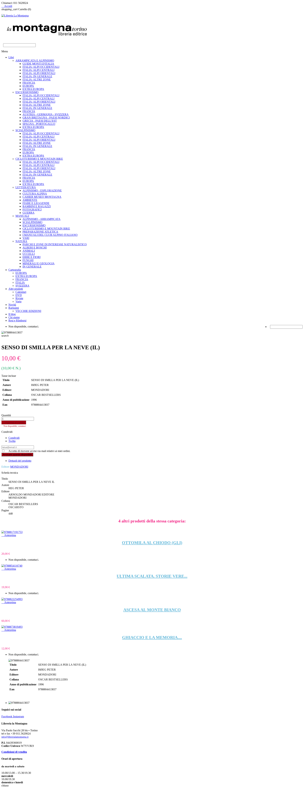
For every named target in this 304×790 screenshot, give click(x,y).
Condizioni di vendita (14, 751)
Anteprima (8, 535)
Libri (11, 57)
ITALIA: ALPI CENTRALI (38, 70)
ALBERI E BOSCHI (35, 247)
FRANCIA (29, 82)
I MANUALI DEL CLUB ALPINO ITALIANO (50, 234)
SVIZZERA (22, 285)
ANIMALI (29, 250)
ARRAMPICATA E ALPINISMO (34, 60)
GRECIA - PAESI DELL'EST (40, 120)
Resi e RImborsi (17, 320)
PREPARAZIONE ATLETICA (40, 231)
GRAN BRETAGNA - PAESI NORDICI (46, 117)
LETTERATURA (25, 187)
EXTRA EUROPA (33, 89)
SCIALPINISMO (25, 130)
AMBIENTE (30, 200)
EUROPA (28, 85)
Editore (5, 466)
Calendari (20, 291)
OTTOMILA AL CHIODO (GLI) (152, 542)
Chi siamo (14, 317)
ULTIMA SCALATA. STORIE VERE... (152, 576)
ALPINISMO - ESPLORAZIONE (42, 190)
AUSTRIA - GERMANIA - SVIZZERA (46, 114)
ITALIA (20, 282)
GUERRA (28, 212)
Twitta (11, 440)
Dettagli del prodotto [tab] (19, 460)
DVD (18, 295)
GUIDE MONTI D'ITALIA (38, 63)
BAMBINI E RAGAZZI (37, 206)
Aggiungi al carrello (14, 422)
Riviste (19, 298)
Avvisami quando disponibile (17, 454)
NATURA (21, 241)
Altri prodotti (15, 288)
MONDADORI (19, 466)
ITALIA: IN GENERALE (37, 76)
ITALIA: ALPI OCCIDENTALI (41, 66)
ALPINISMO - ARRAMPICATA (42, 219)
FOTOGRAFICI (32, 209)
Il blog (12, 314)
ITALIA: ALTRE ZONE (37, 79)
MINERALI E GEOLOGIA (39, 263)
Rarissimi (13, 307)
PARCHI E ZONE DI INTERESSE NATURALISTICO (55, 244)
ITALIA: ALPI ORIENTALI (39, 73)
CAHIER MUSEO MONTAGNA (42, 196)
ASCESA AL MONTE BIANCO (152, 610)
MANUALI (22, 215)
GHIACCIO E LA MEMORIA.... (152, 637)
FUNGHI (28, 260)
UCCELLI (29, 253)
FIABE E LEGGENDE (36, 203)
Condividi (14, 437)
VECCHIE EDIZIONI (28, 310)
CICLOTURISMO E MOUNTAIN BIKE (39, 158)
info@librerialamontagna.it (14, 737)
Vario (18, 301)
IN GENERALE (32, 266)
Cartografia (14, 269)
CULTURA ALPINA (35, 193)
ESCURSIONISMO (27, 92)
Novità (12, 304)
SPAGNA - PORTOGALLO (39, 123)
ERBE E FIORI (31, 257)
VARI (26, 238)
